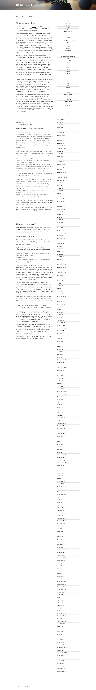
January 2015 (60, 483)
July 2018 (59, 373)
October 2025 (60, 145)
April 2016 (59, 444)
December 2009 (61, 644)
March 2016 (59, 446)
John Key (68, 60)
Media (68, 69)
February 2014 (60, 512)
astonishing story (38, 128)
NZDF (68, 76)
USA (68, 112)
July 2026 (59, 122)
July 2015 (59, 468)
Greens (68, 44)
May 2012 (59, 568)
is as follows (31, 236)
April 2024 (59, 190)
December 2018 (60, 359)
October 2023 (60, 206)
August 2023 (60, 211)
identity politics (68, 50)
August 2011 (60, 592)
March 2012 (59, 573)
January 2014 (60, 515)
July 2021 (59, 277)
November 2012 (60, 552)
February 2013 (60, 544)
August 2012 (60, 560)
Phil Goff (68, 83)
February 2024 (60, 196)
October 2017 (60, 396)
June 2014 (59, 502)
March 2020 (60, 320)
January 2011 (60, 610)
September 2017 (61, 399)
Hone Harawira (68, 48)
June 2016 (59, 439)
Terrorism (68, 103)
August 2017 (60, 402)
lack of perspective (33, 30)
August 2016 (60, 433)
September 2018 (61, 367)
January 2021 (60, 293)
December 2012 (60, 549)
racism (68, 89)
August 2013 (60, 528)
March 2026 (60, 132)
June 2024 (59, 185)
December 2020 (60, 296)
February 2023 (60, 227)
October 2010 (60, 618)
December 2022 (60, 233)
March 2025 (60, 161)
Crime (68, 29)
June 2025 (59, 153)
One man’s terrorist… (25, 125)
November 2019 (60, 330)
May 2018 (59, 378)
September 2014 (61, 494)
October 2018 (60, 365)
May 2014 (59, 505)
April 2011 (59, 602)
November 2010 (60, 615)
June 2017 (59, 407)
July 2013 (59, 531)
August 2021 (60, 275)
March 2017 (59, 415)
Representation (68, 94)
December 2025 (60, 140)
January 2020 (60, 325)
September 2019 (61, 336)
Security (68, 99)
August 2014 (60, 497)
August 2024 (60, 180)
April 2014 (59, 507)
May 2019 (59, 346)
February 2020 (60, 322)
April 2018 (59, 380)
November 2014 (60, 489)
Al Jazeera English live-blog (42, 249)
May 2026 (59, 127)
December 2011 (60, 581)
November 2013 (60, 520)
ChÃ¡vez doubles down (25, 23)
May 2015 (59, 473)
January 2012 (60, 578)
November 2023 (60, 204)
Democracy (68, 31)
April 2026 (59, 130)
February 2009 (60, 671)
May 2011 (59, 600)
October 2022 (60, 238)
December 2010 (60, 613)
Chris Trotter (68, 27)
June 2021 (59, 280)
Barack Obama (68, 25)
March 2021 (59, 288)
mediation (39, 33)
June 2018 (59, 375)
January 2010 (60, 642)
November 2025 (60, 143)
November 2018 (60, 362)
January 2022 (60, 262)
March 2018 (59, 383)
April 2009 (59, 666)
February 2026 (60, 135)
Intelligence (68, 53)
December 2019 (60, 328)
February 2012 (60, 576)
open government (68, 79)
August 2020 (60, 307)
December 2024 (60, 169)
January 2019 (60, 357)
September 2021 (61, 272)
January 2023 (60, 230)
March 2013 (59, 541)
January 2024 (60, 198)
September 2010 (61, 621)
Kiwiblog (68, 62)
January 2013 (60, 547)
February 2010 (60, 639)
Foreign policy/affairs (68, 40)
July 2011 (59, 594)
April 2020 (59, 317)
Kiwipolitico (27, 4)
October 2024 (60, 175)
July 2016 (59, 436)
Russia (68, 96)
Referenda (68, 92)
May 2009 (59, 663)
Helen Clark (68, 46)
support (34, 27)
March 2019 (59, 351)
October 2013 (60, 523)
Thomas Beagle (22, 128)
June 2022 (59, 248)
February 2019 (60, 354)
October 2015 (60, 460)
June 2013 (59, 534)
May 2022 (59, 251)
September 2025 (61, 148)
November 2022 (60, 235)
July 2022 (59, 246)
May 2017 (59, 410)
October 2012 (60, 555)
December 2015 (60, 454)
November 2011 (60, 584)
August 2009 (60, 655)
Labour (68, 65)
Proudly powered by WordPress (23, 686)
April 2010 (59, 634)
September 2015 (61, 462)
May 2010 (59, 631)
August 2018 (60, 370)
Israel (68, 58)
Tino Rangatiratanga (68, 107)
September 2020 (61, 304)
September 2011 (60, 589)
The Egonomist (22, 227)
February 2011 (60, 608)
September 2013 (61, 526)
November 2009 (61, 647)
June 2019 (59, 344)
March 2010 (60, 637)
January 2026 (60, 138)
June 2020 (59, 312)
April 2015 (59, 475)
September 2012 (61, 557)
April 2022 (59, 254)
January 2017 (60, 420)
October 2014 (60, 491)
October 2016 (60, 428)
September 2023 (61, 209)
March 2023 (60, 225)
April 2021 (59, 285)
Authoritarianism (68, 23)
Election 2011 (68, 35)
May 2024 (59, 188)
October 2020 (60, 301)
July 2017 (59, 404)
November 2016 (60, 425)
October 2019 (60, 333)
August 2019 (60, 338)
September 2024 (61, 177)
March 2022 (59, 256)
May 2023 (59, 219)
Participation (68, 81)
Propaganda (68, 87)
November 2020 (61, 299)
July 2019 (59, 341)
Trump (68, 110)
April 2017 (59, 412)
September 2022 (61, 241)
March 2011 (59, 605)
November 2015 (60, 457)
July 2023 (59, 214)
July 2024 (59, 182)
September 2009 (61, 652)
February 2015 (60, 481)
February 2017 (60, 417)
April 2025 (59, 159)
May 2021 (59, 283)
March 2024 (60, 193)
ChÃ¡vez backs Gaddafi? (26, 224)
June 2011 (59, 597)
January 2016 (60, 452)
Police (68, 85)
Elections (68, 37)
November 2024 (60, 172)
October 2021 (60, 270)
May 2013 (59, 536)
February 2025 (60, 164)
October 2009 (60, 650)
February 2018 (60, 386)
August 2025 (60, 151)
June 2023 (59, 217)
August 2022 (60, 243)
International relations (68, 56)
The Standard (68, 105)
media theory (68, 71)
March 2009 (60, 668)
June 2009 (59, 660)
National (68, 73)
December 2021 (60, 264)
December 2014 (60, 486)
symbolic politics (68, 101)
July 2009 (59, 658)
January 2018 (60, 388)
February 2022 (60, 259)
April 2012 (59, 571)
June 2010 (59, 629)
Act (68, 21)
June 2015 (59, 470)
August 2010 (60, 623)
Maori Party (68, 67)
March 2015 (59, 478)
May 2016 (59, 441)
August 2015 (60, 465)
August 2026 (60, 119)
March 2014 (59, 510)
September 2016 (61, 431)
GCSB (68, 42)
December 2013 (60, 518)
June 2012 (59, 565)
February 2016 (60, 449)
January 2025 (60, 167)
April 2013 (59, 539)
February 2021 (60, 291)
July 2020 (59, 309)
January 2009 (60, 674)
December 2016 (60, 423)
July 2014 (59, 499)
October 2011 (60, 586)
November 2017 (60, 394)
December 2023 (60, 201)
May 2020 (59, 314)
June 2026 (59, 124)
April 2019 (59, 349)
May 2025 (59, 156)
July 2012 (59, 563)
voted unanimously (30, 62)
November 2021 (60, 267)
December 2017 (60, 391)
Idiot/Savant (68, 52)
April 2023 (59, 222)
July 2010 (59, 626)
